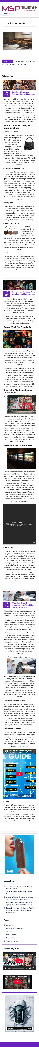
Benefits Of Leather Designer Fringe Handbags (23, 93)
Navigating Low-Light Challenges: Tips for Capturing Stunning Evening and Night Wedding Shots (20, 910)
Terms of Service (12, 941)
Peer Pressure (11, 935)
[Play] (6, 968)
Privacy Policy (11, 938)
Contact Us (9, 925)
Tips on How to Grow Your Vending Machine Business (23, 293)
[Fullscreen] (33, 968)
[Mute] (30, 968)
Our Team (9, 931)
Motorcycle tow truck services (16, 928)
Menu (6, 13)
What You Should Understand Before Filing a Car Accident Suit (23, 605)
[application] (19, 961)
